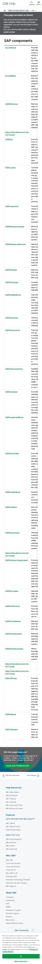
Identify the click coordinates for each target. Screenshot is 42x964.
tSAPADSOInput (11, 104)
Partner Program (12, 913)
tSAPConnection (12, 206)
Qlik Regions (11, 886)
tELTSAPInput (10, 47)
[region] (21, 948)
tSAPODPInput (11, 678)
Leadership (10, 900)
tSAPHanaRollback (12, 492)
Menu (39, 4)
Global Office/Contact (14, 923)
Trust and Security (13, 863)
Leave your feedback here (17, 766)
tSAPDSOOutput (11, 282)
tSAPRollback (10, 714)
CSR (7, 904)
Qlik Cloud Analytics (14, 839)
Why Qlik (9, 860)
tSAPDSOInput (11, 270)
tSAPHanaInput (11, 392)
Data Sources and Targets (16, 883)
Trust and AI (10, 870)
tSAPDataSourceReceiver (15, 244)
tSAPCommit (10, 167)
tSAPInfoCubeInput (13, 621)
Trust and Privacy (13, 867)
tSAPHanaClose (11, 318)
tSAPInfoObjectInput (13, 634)
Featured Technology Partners (18, 880)
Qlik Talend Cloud (13, 827)
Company (10, 897)
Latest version (9, 32)
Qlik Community (22, 930)
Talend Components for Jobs (18, 10)
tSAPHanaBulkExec (13, 295)
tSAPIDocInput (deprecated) (16, 560)
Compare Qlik (11, 876)
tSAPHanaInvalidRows (14, 417)
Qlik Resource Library (14, 808)
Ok (21, 956)
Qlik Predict (10, 846)
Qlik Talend (10, 823)
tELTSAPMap (10, 76)
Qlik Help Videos (12, 792)
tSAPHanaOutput (12, 453)
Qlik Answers (11, 842)
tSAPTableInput (11, 729)
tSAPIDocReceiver (12, 606)
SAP (33, 10)
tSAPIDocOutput (11, 591)
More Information (21, 961)
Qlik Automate (11, 849)
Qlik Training (11, 799)
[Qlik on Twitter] (33, 930)
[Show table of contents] (4, 10)
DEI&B (8, 907)
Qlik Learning (11, 802)
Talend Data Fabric (13, 830)
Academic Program (13, 910)
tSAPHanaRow (11, 507)
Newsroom (10, 920)
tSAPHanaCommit (12, 330)
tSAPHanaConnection (14, 369)
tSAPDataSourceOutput (14, 226)
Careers (9, 917)
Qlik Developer (12, 795)
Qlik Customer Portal (14, 805)
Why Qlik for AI (12, 873)
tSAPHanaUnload (12, 533)
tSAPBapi (9, 139)
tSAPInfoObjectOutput (14, 649)
